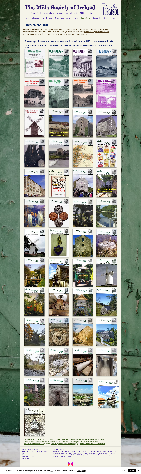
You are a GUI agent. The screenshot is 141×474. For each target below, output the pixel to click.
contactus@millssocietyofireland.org (37, 34)
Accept (132, 471)
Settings (122, 471)
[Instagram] (70, 464)
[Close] (138, 470)
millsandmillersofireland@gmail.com (92, 444)
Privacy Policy (81, 471)
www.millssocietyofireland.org (75, 34)
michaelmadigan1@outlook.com (96, 32)
